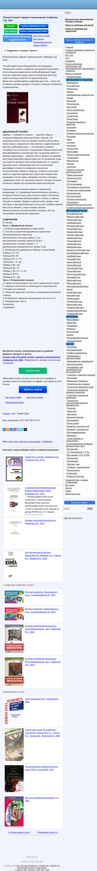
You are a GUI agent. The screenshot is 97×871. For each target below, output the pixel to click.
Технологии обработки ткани (80, 387)
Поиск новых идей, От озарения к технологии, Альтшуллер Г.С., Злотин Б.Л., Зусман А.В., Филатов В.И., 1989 (42, 733)
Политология (73, 104)
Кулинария (72, 473)
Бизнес (70, 335)
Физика (70, 92)
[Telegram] (18, 429)
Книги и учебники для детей (79, 25)
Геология (71, 408)
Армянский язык (74, 238)
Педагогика (72, 119)
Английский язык (75, 214)
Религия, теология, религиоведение (75, 171)
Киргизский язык (74, 304)
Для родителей (74, 196)
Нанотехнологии (74, 364)
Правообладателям (14, 402)
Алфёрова (47, 441)
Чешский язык (73, 277)
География (72, 181)
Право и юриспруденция (78, 155)
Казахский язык (74, 262)
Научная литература (76, 199)
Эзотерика (72, 347)
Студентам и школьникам (79, 190)
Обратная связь (72, 494)
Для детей (71, 107)
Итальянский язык (75, 226)
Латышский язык (75, 268)
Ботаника (71, 130)
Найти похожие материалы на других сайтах (17, 38)
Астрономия (72, 158)
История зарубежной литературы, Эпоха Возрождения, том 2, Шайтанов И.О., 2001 (43, 629)
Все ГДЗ (69, 55)
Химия (70, 98)
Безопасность (73, 470)
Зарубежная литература (78, 187)
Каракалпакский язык (77, 311)
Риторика (71, 136)
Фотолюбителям (74, 350)
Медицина (72, 435)
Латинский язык (74, 229)
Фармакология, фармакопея (80, 361)
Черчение (71, 146)
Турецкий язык (74, 259)
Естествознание (74, 184)
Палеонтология (74, 178)
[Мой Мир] (11, 429)
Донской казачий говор (77, 286)
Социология (72, 116)
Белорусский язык (75, 235)
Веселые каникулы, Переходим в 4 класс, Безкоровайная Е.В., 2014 (41, 593)
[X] (25, 429)
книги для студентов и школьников (24, 441)
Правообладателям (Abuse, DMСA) (42, 43)
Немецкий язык (74, 223)
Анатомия (71, 127)
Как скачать (38, 39)
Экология (71, 167)
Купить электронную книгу (33, 31)
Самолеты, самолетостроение (81, 375)
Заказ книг (72, 411)
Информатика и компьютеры (80, 95)
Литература (72, 89)
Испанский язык (74, 220)
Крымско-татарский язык (78, 250)
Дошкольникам (74, 77)
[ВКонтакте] (4, 429)
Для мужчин (72, 458)
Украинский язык (75, 232)
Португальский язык (76, 274)
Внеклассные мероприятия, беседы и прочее (79, 20)
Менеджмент (73, 320)
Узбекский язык (74, 244)
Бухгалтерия (73, 332)
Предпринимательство (77, 338)
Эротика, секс (73, 464)
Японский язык (74, 283)
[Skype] (21, 429)
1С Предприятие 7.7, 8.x (78, 452)
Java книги (72, 414)
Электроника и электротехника (73, 357)
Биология (71, 101)
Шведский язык (74, 280)
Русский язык (73, 86)
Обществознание (75, 175)
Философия (72, 152)
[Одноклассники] (7, 429)
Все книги (70, 485)
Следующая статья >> (47, 832)
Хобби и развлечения (77, 353)
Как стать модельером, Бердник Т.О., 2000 (42, 799)
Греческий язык (74, 265)
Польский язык (74, 271)
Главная (69, 47)
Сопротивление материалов (80, 208)
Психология (72, 149)
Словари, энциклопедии (78, 467)
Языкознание (73, 298)
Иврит (70, 289)
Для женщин (73, 420)
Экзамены (70, 61)
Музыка (70, 164)
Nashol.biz (10, 866)
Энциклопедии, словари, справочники (77, 481)
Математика (72, 83)
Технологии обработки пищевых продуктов (77, 391)
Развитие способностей (78, 426)
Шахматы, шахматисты (78, 429)
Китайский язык (74, 292)
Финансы (71, 329)
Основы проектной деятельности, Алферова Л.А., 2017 (40, 521)
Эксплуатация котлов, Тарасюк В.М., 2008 (42, 700)
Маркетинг (72, 323)
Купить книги (33, 389)
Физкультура (73, 161)
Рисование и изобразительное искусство (79, 203)
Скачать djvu (33, 370)
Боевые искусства (75, 476)
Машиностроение (75, 417)
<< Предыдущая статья (19, 832)
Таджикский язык (75, 314)
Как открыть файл (41, 36)
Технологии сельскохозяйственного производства (77, 403)
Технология (72, 113)
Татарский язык (74, 241)
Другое (68, 488)
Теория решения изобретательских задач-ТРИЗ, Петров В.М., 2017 (41, 768)
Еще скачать (10, 31)
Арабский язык (74, 256)
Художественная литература (80, 133)
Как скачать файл (13, 397)
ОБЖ (69, 140)
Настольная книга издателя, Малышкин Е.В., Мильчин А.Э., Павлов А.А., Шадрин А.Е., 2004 (43, 555)
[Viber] (14, 429)
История (71, 143)
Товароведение (74, 341)
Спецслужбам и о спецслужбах (74, 439)
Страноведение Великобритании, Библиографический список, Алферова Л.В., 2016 (40, 491)
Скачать (11, 26)
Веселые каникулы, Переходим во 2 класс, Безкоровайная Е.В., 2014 (42, 610)
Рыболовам (72, 461)
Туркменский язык (75, 308)
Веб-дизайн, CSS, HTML (78, 455)
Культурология (74, 193)
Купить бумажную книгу (34, 26)
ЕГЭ (67, 58)
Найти (68, 491)
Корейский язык (74, 247)
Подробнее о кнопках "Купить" (22, 51)
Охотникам (72, 378)
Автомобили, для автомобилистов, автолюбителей (74, 369)
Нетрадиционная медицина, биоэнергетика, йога (79, 445)
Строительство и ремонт (78, 384)
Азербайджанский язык (78, 253)
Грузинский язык (74, 301)
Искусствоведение (75, 110)
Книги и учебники (73, 74)
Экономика (72, 326)
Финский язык (73, 295)
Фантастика (72, 449)
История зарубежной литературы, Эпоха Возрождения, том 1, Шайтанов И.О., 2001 (43, 662)
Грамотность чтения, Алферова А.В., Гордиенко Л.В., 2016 (42, 458)
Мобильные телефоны (77, 381)
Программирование (76, 432)
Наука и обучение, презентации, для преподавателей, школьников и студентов (80, 67)
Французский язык (75, 217)
